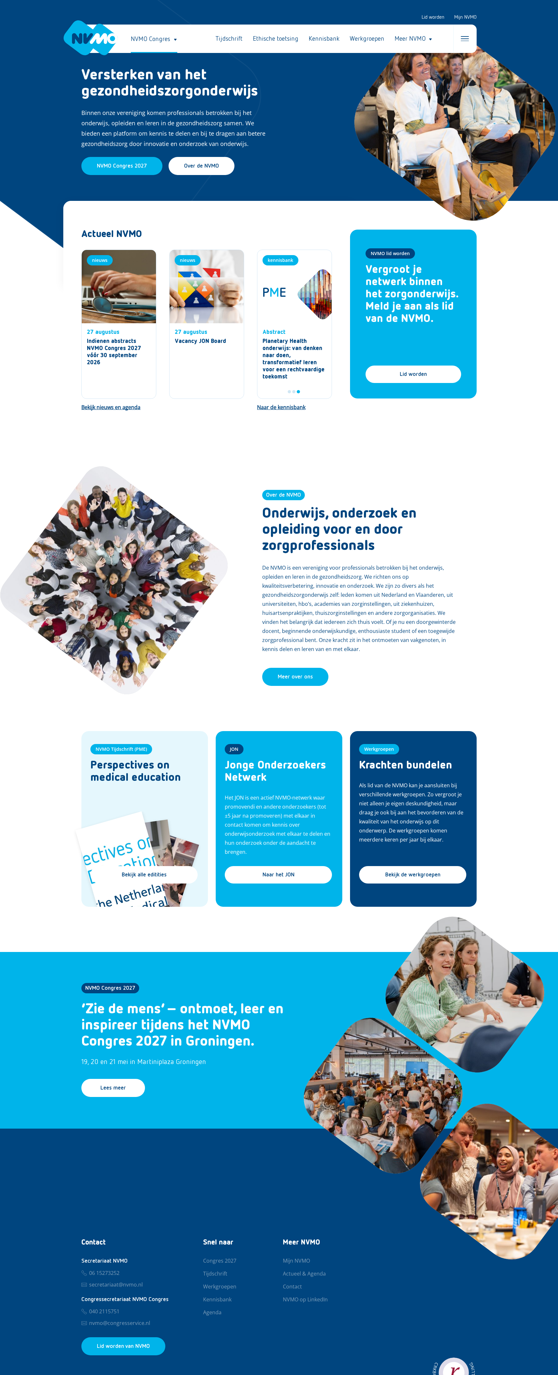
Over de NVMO (201, 166)
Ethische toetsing (275, 39)
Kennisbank (324, 39)
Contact (292, 1286)
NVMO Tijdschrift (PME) (121, 749)
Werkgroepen (367, 39)
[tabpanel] (294, 324)
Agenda (212, 1312)
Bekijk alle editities (144, 875)
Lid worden (432, 17)
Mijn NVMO (465, 17)
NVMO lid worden (390, 253)
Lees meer (113, 1088)
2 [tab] (293, 391)
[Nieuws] (118, 324)
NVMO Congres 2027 (110, 988)
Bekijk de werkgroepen (412, 875)
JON (234, 749)
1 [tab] (289, 391)
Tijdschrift (229, 39)
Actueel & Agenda (304, 1274)
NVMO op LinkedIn (305, 1299)
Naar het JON (278, 875)
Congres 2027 (219, 1261)
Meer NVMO (410, 39)
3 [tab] (298, 391)
